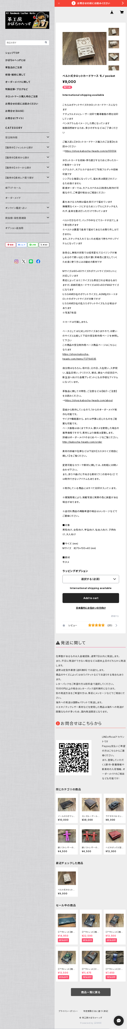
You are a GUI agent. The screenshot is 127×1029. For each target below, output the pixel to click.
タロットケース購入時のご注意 (21, 96)
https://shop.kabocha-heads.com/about (89, 400)
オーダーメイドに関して (17, 81)
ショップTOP (12, 52)
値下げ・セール (13, 187)
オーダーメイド (13, 197)
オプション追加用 (14, 228)
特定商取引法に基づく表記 (95, 1011)
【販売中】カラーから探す (18, 167)
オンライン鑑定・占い (16, 207)
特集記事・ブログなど (16, 89)
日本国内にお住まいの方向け (91, 607)
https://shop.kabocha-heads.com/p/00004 (90, 151)
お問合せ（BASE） (15, 111)
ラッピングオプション (75, 571)
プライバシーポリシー (68, 1011)
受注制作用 (11, 137)
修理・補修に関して (15, 74)
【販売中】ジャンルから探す (19, 147)
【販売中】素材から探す (17, 157)
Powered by (87, 1023)
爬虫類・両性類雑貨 (15, 218)
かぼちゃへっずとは (15, 60)
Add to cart (90, 598)
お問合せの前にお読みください (21, 103)
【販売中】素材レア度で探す (19, 177)
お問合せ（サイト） (14, 118)
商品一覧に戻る (90, 992)
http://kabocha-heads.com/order (82, 442)
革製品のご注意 (13, 67)
